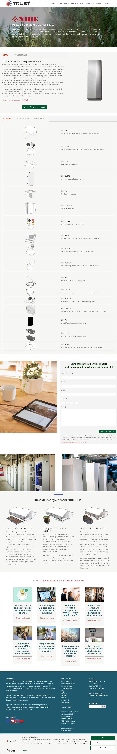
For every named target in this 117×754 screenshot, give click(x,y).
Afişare (24, 750)
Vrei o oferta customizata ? (34, 107)
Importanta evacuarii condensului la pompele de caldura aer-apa (94, 610)
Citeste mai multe (23, 618)
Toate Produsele (66, 688)
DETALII (6, 55)
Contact (63, 698)
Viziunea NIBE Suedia (68, 721)
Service (63, 695)
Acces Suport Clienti (67, 728)
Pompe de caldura (67, 686)
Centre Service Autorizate (69, 712)
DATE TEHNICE (40, 118)
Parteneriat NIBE (66, 719)
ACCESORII (7, 118)
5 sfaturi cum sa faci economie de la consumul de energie (22, 609)
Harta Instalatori (66, 716)
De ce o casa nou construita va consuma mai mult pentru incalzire (70, 650)
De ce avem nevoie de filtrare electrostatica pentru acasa (94, 650)
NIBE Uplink (21, 94)
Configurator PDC (67, 681)
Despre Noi (65, 700)
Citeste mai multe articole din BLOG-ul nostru (58, 580)
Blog (62, 691)
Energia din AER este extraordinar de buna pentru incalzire (47, 647)
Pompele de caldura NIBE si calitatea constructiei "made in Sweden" (23, 648)
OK (103, 737)
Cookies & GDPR (66, 707)
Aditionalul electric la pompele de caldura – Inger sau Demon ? (70, 610)
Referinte (64, 693)
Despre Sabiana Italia (68, 723)
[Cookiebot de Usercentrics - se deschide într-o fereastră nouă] (11, 750)
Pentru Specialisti (67, 714)
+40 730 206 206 (97, 693)
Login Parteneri (66, 730)
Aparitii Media (65, 702)
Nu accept (103, 748)
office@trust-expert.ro (100, 695)
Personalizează (101, 742)
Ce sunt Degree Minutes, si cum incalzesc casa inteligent (47, 609)
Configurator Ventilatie (68, 684)
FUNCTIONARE (20, 55)
